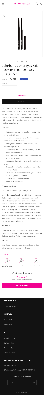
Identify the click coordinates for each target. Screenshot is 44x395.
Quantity (4, 83)
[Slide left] (17, 61)
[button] (2, 3)
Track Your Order (10, 306)
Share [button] (6, 254)
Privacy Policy (9, 348)
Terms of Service (9, 353)
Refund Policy (9, 343)
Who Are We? (8, 320)
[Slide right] (26, 61)
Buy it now (22, 102)
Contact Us (8, 325)
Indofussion (24, 392)
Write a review (22, 285)
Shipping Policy (9, 338)
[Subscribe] (34, 382)
